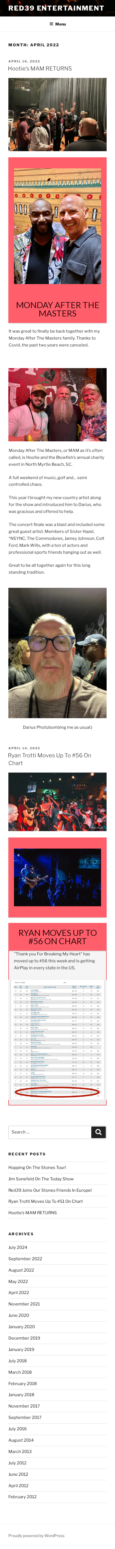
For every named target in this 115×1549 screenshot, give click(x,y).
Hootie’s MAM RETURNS (40, 68)
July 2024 (17, 1247)
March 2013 (20, 1451)
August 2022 (21, 1270)
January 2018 (21, 1394)
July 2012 (17, 1463)
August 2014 (21, 1440)
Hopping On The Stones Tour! (37, 1167)
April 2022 (18, 1292)
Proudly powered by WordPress (36, 1535)
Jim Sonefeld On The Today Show (41, 1178)
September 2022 (25, 1258)
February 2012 (22, 1496)
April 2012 (18, 1485)
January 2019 (21, 1349)
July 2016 (17, 1428)
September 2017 (25, 1417)
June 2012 (18, 1474)
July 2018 (17, 1360)
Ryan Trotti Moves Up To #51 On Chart (45, 1201)
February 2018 (22, 1383)
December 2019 (24, 1338)
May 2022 (18, 1281)
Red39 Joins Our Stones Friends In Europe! (50, 1190)
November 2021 (24, 1304)
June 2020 (18, 1315)
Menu (60, 24)
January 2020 (21, 1326)
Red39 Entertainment (56, 8)
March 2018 (20, 1372)
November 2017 (24, 1406)
